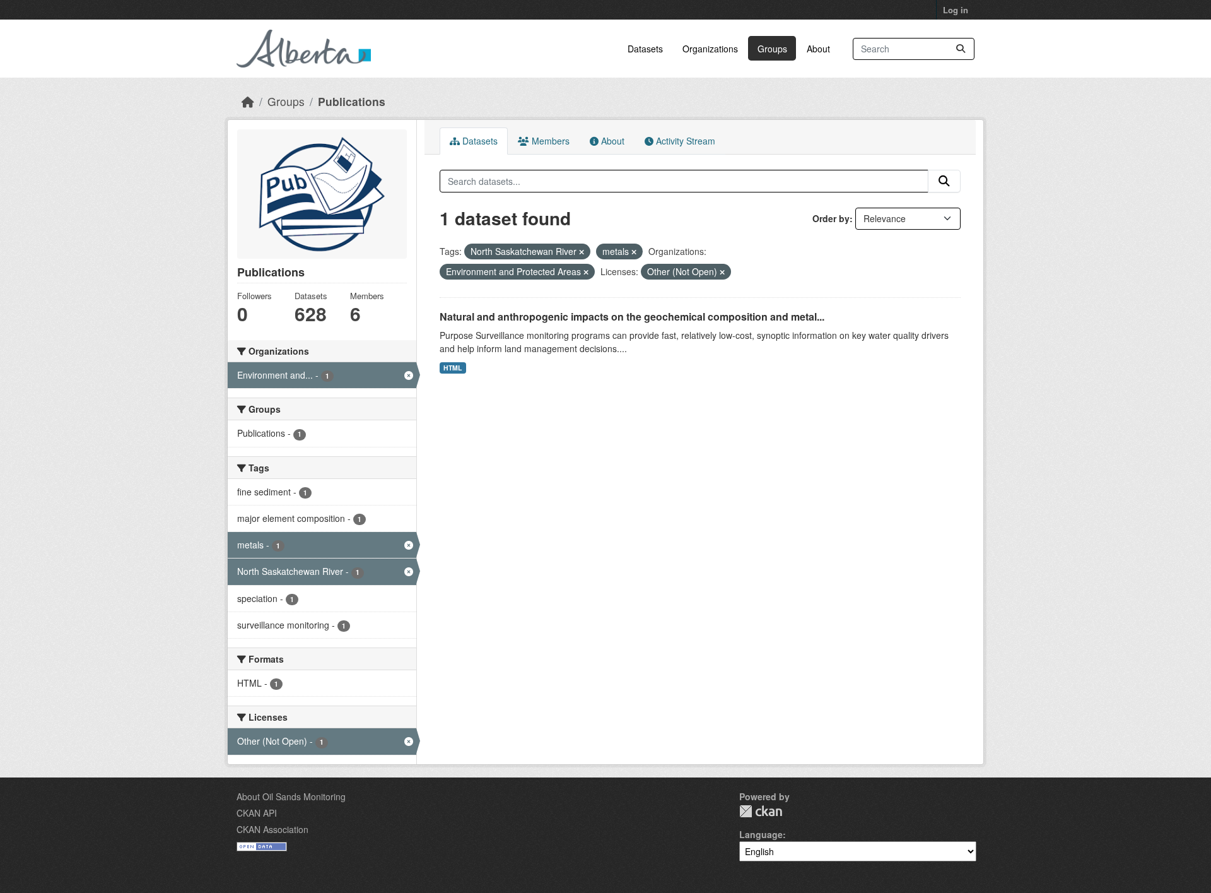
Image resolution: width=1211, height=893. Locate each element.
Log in (955, 10)
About (818, 48)
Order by (831, 218)
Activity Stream (684, 140)
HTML (452, 367)
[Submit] (960, 49)
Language (761, 834)
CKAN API (257, 813)
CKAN (760, 811)
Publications (351, 101)
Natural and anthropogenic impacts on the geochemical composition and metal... (632, 316)
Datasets (645, 48)
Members (549, 140)
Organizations (710, 48)
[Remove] (581, 252)
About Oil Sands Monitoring (291, 796)
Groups (772, 48)
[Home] (248, 101)
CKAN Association (272, 829)
